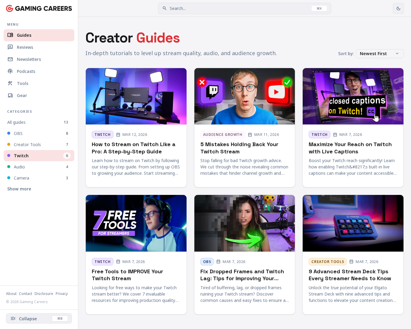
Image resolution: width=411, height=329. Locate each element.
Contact (25, 293)
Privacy (62, 293)
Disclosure (44, 293)
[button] (244, 8)
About (11, 293)
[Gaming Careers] (39, 8)
